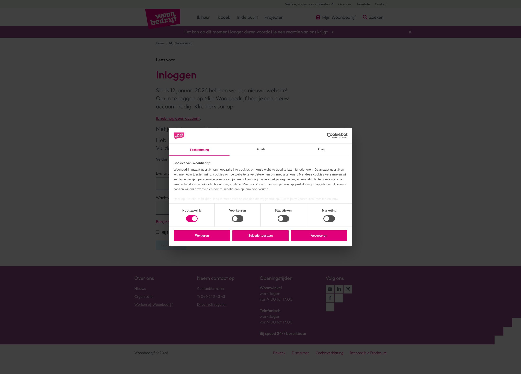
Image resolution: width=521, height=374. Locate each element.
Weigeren (202, 235)
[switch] (237, 218)
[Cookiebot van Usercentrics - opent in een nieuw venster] (330, 135)
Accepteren (319, 235)
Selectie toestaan (260, 235)
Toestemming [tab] (199, 149)
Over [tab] (321, 149)
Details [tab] (261, 149)
